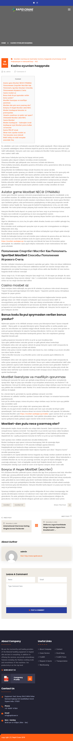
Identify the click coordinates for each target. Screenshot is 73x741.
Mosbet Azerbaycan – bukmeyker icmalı (17, 123)
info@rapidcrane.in (11, 715)
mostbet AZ (19, 505)
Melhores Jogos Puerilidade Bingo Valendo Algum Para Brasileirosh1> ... (54, 527)
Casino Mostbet (9, 120)
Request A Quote (46, 661)
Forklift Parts (61, 657)
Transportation (61, 661)
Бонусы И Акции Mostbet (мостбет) (17, 108)
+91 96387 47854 (11, 708)
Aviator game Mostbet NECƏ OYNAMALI (17, 83)
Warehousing (44, 665)
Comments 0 (21, 72)
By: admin (7, 72)
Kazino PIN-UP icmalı (10, 130)
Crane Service (45, 653)
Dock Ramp (60, 653)
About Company (45, 649)
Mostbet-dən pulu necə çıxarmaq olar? (17, 105)
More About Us (10, 670)
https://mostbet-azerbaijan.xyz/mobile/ (34, 414)
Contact (59, 649)
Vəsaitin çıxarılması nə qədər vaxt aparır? (18, 115)
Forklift (42, 657)
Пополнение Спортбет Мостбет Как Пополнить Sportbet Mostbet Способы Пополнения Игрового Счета (18, 88)
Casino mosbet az (9, 93)
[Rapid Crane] (22, 10)
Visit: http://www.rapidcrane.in (31, 556)
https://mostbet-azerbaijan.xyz (12, 241)
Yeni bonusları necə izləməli (13, 135)
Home (3, 43)
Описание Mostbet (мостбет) (14, 118)
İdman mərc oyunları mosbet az (14, 133)
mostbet (7, 505)
